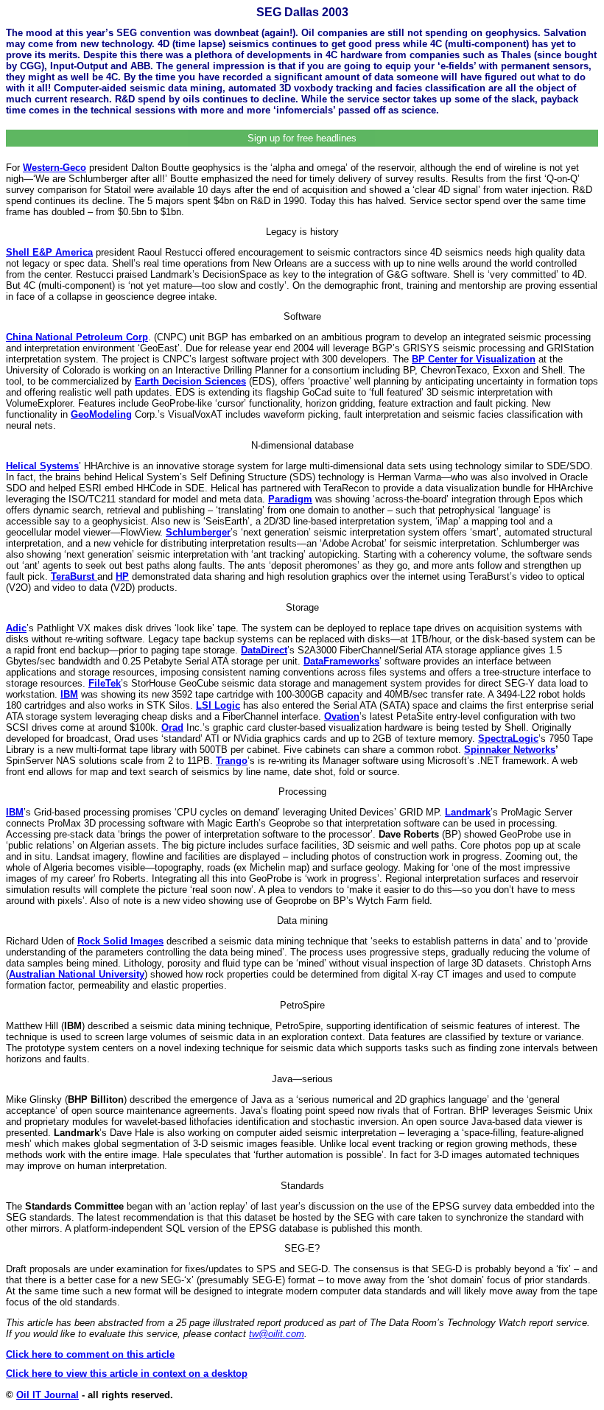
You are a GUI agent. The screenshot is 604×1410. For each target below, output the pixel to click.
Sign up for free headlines (302, 138)
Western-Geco (54, 167)
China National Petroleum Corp (77, 337)
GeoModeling (101, 414)
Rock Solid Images (120, 941)
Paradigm (290, 499)
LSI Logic (218, 705)
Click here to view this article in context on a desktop (126, 1373)
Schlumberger (198, 532)
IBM (69, 694)
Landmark (468, 812)
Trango (231, 760)
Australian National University (76, 974)
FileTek (104, 683)
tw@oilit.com (276, 1333)
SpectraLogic (508, 738)
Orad (172, 727)
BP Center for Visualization (473, 359)
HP (122, 576)
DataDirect (264, 650)
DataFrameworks (341, 661)
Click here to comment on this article (90, 1354)
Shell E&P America (49, 252)
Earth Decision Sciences (190, 381)
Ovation (341, 716)
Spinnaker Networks (509, 749)
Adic (16, 628)
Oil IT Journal (47, 1394)
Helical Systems (42, 465)
